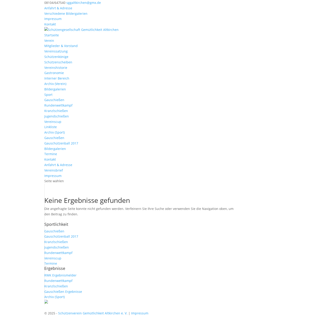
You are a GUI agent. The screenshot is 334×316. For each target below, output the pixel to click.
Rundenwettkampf (58, 105)
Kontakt (50, 24)
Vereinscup (52, 121)
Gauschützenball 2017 (61, 143)
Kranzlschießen (56, 111)
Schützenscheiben (58, 62)
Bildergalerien (55, 89)
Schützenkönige (56, 57)
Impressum (53, 19)
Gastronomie (54, 73)
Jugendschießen (56, 116)
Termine (50, 154)
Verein (49, 40)
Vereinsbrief (53, 170)
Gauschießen (54, 100)
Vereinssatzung (56, 51)
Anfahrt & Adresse (58, 8)
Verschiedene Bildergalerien (65, 13)
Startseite (51, 35)
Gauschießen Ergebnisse (63, 291)
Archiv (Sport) (54, 132)
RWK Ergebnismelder (60, 275)
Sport (48, 94)
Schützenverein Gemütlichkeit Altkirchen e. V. (92, 313)
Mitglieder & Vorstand (61, 46)
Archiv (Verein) (55, 84)
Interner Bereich (56, 78)
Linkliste (50, 127)
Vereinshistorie (55, 67)
